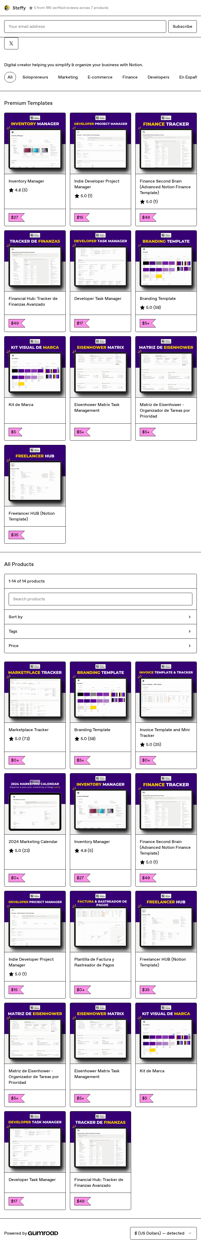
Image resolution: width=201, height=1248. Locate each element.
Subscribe (182, 26)
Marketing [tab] (68, 77)
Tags (13, 631)
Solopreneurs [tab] (35, 77)
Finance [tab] (130, 77)
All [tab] (10, 77)
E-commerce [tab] (100, 77)
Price (14, 645)
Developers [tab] (158, 77)
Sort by (16, 616)
